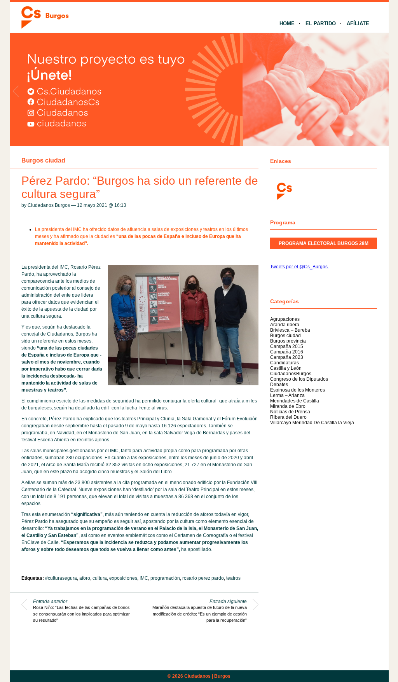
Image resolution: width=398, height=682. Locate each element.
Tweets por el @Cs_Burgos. (299, 266)
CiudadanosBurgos (290, 373)
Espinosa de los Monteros (297, 390)
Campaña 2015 (286, 346)
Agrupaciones (285, 319)
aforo (84, 578)
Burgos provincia (288, 341)
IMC (144, 578)
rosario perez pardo (203, 578)
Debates (279, 384)
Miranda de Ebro (287, 406)
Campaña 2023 (286, 357)
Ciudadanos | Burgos (207, 676)
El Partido (320, 23)
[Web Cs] (283, 190)
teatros (233, 578)
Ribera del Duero (288, 417)
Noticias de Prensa (290, 411)
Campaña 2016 (286, 352)
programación (165, 578)
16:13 (120, 205)
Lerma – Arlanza (287, 395)
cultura (100, 578)
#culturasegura (61, 578)
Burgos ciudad (43, 160)
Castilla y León (286, 368)
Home (287, 23)
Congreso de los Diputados (299, 379)
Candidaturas (284, 362)
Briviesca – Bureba (290, 330)
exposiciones (123, 578)
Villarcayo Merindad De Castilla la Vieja (312, 422)
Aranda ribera (284, 324)
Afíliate (358, 23)
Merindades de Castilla (294, 401)
